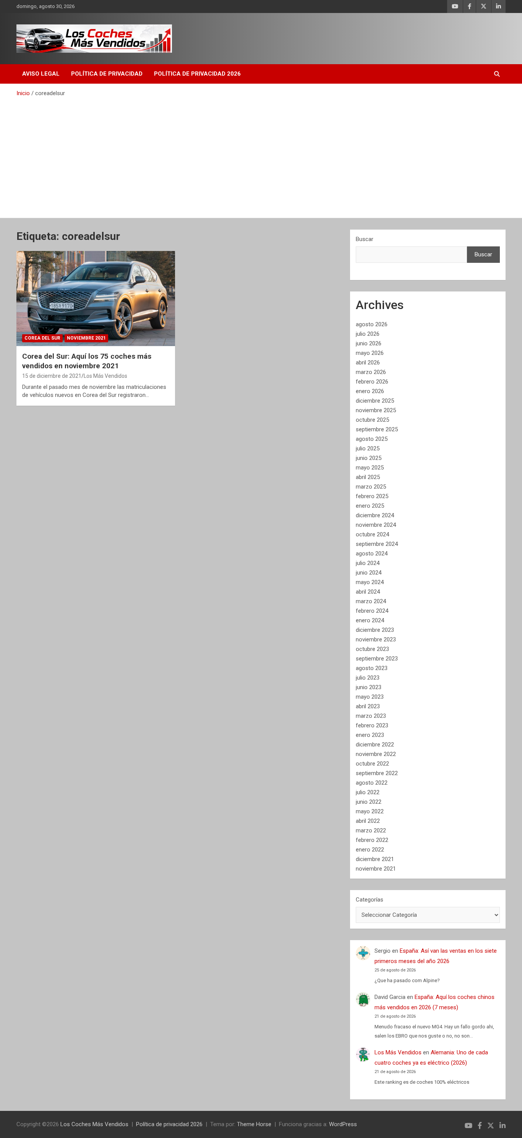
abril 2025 (368, 477)
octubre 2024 (372, 534)
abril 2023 (368, 706)
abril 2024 (368, 591)
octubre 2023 (372, 649)
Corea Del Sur (42, 338)
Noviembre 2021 (86, 338)
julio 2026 (367, 333)
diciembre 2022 (375, 744)
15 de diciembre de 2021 (51, 376)
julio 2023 (367, 677)
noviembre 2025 (376, 410)
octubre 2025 (372, 419)
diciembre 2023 (375, 629)
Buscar (364, 239)
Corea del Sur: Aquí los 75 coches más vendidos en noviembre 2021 (86, 361)
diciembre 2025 (375, 400)
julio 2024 (367, 563)
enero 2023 (370, 735)
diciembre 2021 (375, 859)
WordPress (343, 1124)
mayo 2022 (370, 811)
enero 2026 (370, 391)
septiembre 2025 (377, 429)
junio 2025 (368, 458)
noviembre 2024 (376, 524)
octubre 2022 (372, 763)
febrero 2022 (372, 840)
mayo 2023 (370, 696)
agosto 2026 (371, 324)
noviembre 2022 (376, 754)
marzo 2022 (371, 830)
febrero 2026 (372, 381)
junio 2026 (368, 343)
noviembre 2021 (376, 868)
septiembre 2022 (377, 773)
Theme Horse (254, 1124)
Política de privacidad (107, 73)
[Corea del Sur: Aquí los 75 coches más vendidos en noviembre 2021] (95, 298)
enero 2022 (370, 849)
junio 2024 (368, 572)
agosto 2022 (371, 782)
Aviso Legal (41, 73)
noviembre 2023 (376, 639)
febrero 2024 (372, 610)
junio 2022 (368, 801)
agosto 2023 (371, 668)
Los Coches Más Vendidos (94, 1124)
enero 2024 (370, 620)
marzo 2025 (371, 486)
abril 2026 (368, 362)
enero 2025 (370, 505)
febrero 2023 (372, 725)
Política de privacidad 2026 (197, 73)
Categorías (369, 899)
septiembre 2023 (377, 658)
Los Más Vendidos (105, 376)
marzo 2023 (371, 715)
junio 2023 (368, 687)
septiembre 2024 (377, 544)
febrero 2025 (372, 496)
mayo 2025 (370, 467)
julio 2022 (367, 792)
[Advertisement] (261, 154)
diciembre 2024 (375, 515)
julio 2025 (367, 448)
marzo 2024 (371, 601)
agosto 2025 (371, 438)
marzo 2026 (371, 372)
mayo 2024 (370, 582)
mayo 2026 (370, 353)
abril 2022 (368, 820)
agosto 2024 (371, 553)
